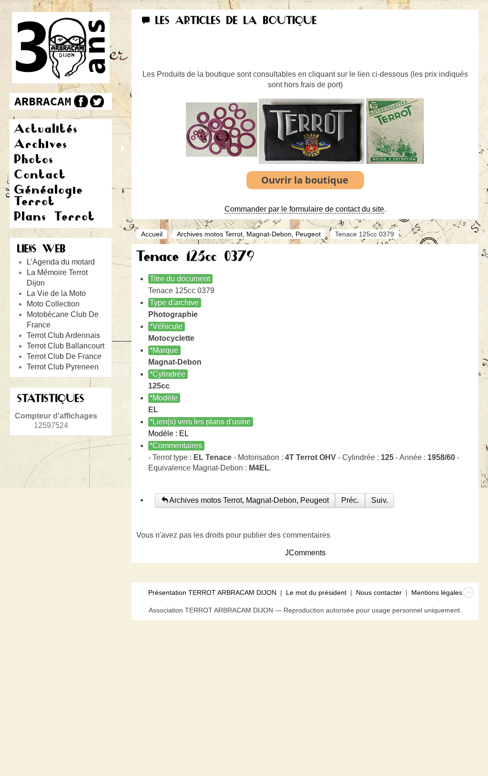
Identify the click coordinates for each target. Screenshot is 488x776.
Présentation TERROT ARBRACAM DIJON (212, 592)
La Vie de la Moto (56, 293)
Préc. (350, 500)
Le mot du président (316, 592)
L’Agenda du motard (61, 262)
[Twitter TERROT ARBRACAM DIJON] (96, 101)
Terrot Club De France (64, 356)
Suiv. (379, 500)
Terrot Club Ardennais (63, 335)
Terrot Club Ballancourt (65, 346)
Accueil (152, 234)
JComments (305, 553)
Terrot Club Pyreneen (63, 367)
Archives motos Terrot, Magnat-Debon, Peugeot (249, 234)
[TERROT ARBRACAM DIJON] (42, 101)
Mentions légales (436, 592)
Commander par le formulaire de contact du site (304, 209)
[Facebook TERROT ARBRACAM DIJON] (79, 101)
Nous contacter (379, 592)
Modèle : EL (168, 433)
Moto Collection (53, 304)
